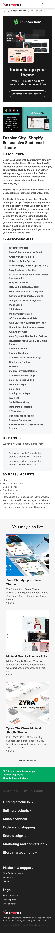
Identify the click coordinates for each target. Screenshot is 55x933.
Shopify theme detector (14, 873)
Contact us (8, 881)
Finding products (16, 802)
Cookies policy (9, 903)
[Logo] (12, 4)
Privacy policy (9, 899)
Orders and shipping (19, 827)
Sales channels (15, 819)
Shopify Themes (18, 11)
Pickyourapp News (13, 774)
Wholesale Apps (26, 771)
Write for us (8, 877)
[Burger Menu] (50, 4)
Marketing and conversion (23, 844)
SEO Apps (8, 771)
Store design (13, 836)
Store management (18, 852)
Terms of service (10, 895)
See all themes (26, 760)
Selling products (16, 810)
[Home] (7, 10)
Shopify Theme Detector (16, 778)
